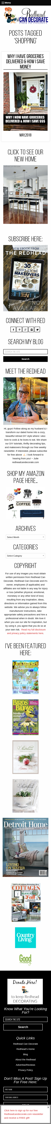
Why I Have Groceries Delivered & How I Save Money (25, 61)
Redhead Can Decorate (25, 1044)
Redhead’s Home (25, 1049)
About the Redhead (25, 1059)
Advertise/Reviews (25, 1065)
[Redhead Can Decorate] (25, 15)
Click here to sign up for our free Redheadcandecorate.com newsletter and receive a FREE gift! (23, 1114)
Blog (25, 1054)
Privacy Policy (25, 1070)
